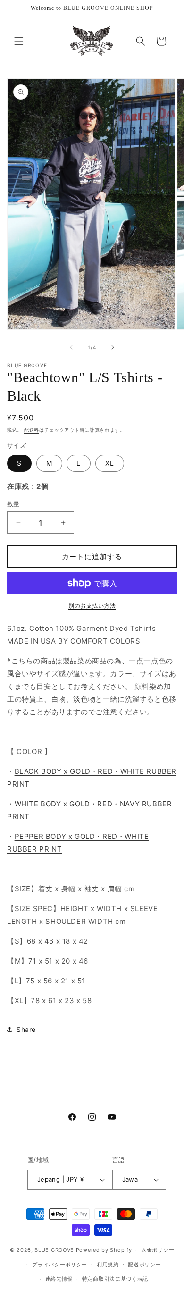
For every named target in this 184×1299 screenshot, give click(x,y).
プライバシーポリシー (59, 1264)
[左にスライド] (71, 347)
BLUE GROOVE (54, 1250)
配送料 (31, 430)
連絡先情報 (59, 1278)
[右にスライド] (112, 347)
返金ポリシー (157, 1250)
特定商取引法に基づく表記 (115, 1278)
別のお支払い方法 (92, 605)
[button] (18, 41)
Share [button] (26, 1029)
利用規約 (108, 1264)
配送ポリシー (144, 1264)
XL (109, 463)
